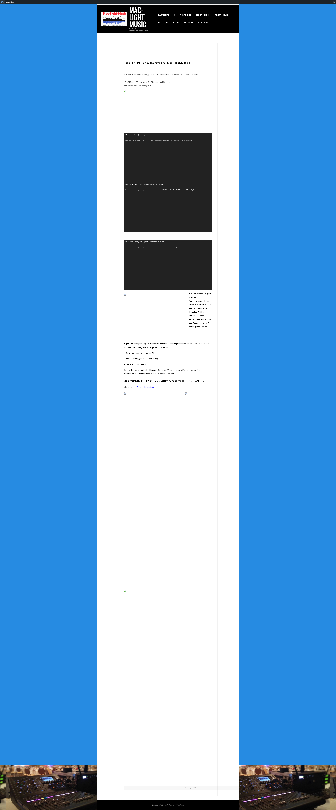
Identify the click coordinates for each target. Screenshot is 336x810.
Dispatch (165, 805)
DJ (174, 15)
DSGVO (176, 23)
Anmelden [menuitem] (10, 2)
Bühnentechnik (220, 15)
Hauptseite (163, 15)
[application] (168, 158)
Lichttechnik (202, 15)
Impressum (163, 23)
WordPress (179, 805)
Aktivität (188, 23)
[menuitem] (2, 2)
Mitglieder (203, 23)
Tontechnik (185, 15)
